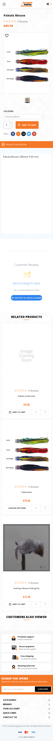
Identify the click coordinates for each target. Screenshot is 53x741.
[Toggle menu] (4, 4)
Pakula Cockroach (26, 396)
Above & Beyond (29, 737)
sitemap (47, 726)
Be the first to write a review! (27, 297)
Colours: (9, 111)
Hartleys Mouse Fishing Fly (26, 588)
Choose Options (17, 508)
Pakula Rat (26, 492)
